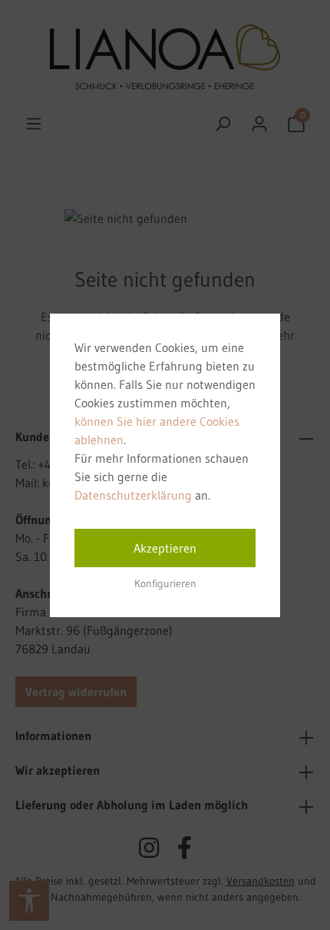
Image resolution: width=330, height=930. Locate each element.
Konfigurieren (165, 583)
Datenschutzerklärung (133, 495)
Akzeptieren (165, 548)
